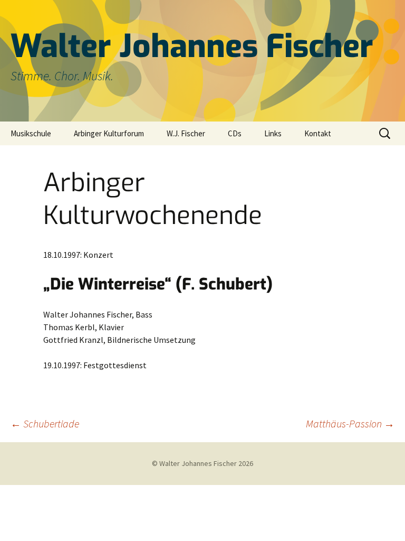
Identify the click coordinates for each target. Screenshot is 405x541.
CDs (235, 133)
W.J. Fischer (186, 133)
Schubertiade (45, 423)
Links (273, 133)
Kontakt (317, 133)
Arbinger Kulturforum (109, 133)
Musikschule (31, 133)
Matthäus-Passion (350, 423)
